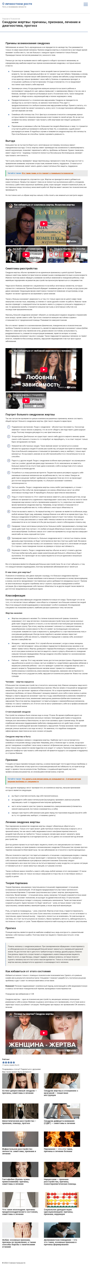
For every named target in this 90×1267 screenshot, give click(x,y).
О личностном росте (17, 4)
